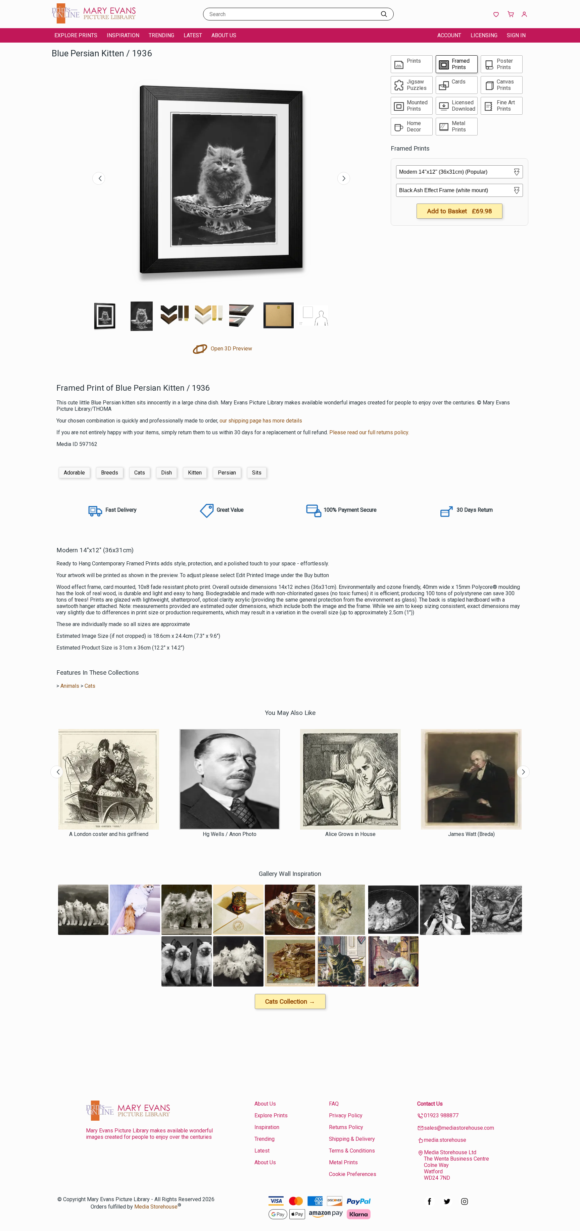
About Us (223, 35)
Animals (69, 686)
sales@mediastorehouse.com (459, 1128)
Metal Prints (343, 1162)
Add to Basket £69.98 (459, 211)
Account (449, 35)
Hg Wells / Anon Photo (229, 834)
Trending (161, 35)
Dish (166, 472)
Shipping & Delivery (352, 1139)
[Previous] (98, 178)
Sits (256, 472)
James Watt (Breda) (471, 834)
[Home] (94, 21)
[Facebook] (429, 1205)
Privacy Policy (345, 1115)
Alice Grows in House (350, 834)
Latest (193, 35)
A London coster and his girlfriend (108, 834)
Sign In (516, 35)
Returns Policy (346, 1127)
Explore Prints (75, 35)
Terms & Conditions (352, 1151)
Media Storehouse (156, 1207)
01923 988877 (441, 1115)
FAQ (334, 1104)
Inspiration (123, 35)
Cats (139, 472)
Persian (227, 472)
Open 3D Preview (230, 348)
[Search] (384, 14)
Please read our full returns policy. (369, 432)
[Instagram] (464, 1205)
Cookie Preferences (352, 1174)
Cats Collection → (290, 1001)
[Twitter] (447, 1205)
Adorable (74, 472)
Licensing (484, 35)
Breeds (109, 472)
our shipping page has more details (261, 420)
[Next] (343, 178)
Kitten (195, 472)
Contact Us (430, 1104)
